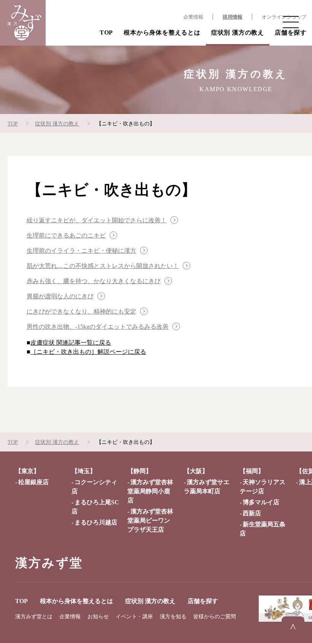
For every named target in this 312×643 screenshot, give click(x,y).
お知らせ (98, 616)
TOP (106, 32)
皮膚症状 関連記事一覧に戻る (70, 342)
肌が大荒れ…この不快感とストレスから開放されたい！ (103, 266)
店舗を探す (291, 32)
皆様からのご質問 (214, 616)
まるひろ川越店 (96, 522)
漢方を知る (173, 616)
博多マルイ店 (261, 502)
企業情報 (193, 17)
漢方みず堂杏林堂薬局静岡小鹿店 (150, 491)
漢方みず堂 (49, 563)
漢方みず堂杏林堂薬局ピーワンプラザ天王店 (150, 520)
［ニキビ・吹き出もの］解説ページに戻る (88, 351)
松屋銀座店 (33, 482)
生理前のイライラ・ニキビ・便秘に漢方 (81, 250)
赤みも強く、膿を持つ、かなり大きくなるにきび (94, 281)
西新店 (252, 513)
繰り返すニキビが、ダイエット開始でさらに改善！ (97, 220)
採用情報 (232, 17)
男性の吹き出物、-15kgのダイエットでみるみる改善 (98, 326)
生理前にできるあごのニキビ (66, 235)
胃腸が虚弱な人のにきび (60, 296)
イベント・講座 (134, 616)
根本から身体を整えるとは (162, 32)
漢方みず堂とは (34, 616)
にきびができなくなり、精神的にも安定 (81, 311)
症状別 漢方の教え (237, 32)
